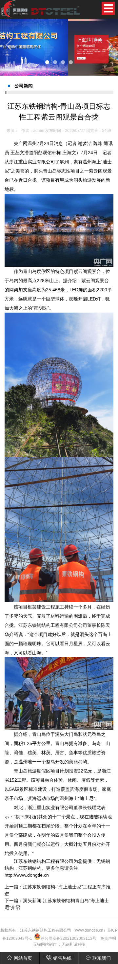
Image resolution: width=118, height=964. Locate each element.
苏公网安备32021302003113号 (68, 938)
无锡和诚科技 (73, 944)
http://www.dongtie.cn (27, 875)
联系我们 (101, 958)
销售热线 (62, 958)
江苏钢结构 (29, 868)
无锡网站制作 (45, 944)
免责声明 (108, 938)
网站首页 (23, 958)
